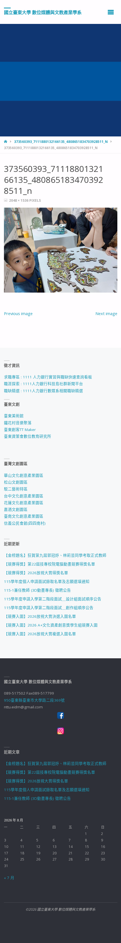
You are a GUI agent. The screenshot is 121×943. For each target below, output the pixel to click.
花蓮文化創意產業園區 (23, 502)
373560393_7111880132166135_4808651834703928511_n (61, 142)
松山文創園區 (16, 482)
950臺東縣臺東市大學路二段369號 (34, 700)
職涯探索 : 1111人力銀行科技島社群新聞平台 (43, 383)
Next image (106, 313)
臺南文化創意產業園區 (23, 516)
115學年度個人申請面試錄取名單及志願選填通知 (46, 581)
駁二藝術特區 (16, 488)
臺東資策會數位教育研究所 (27, 436)
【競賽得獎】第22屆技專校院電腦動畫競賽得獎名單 (49, 564)
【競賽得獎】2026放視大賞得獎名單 (36, 572)
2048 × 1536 (19, 200)
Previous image (18, 313)
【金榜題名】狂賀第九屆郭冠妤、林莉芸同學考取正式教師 (55, 555)
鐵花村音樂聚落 (18, 422)
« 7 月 (9, 877)
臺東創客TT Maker (20, 429)
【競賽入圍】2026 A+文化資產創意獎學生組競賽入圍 (51, 625)
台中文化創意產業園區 (23, 496)
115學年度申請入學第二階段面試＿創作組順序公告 (48, 607)
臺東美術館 (14, 415)
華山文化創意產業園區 (23, 475)
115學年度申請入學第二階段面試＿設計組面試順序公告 (52, 598)
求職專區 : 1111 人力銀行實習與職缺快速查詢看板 (48, 377)
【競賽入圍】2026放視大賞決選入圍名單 (40, 616)
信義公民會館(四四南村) (25, 523)
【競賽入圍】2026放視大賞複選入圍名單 (40, 633)
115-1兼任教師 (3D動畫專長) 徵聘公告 (37, 590)
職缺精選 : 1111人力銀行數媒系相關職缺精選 (43, 390)
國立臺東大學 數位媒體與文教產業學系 (43, 12)
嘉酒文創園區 (16, 509)
